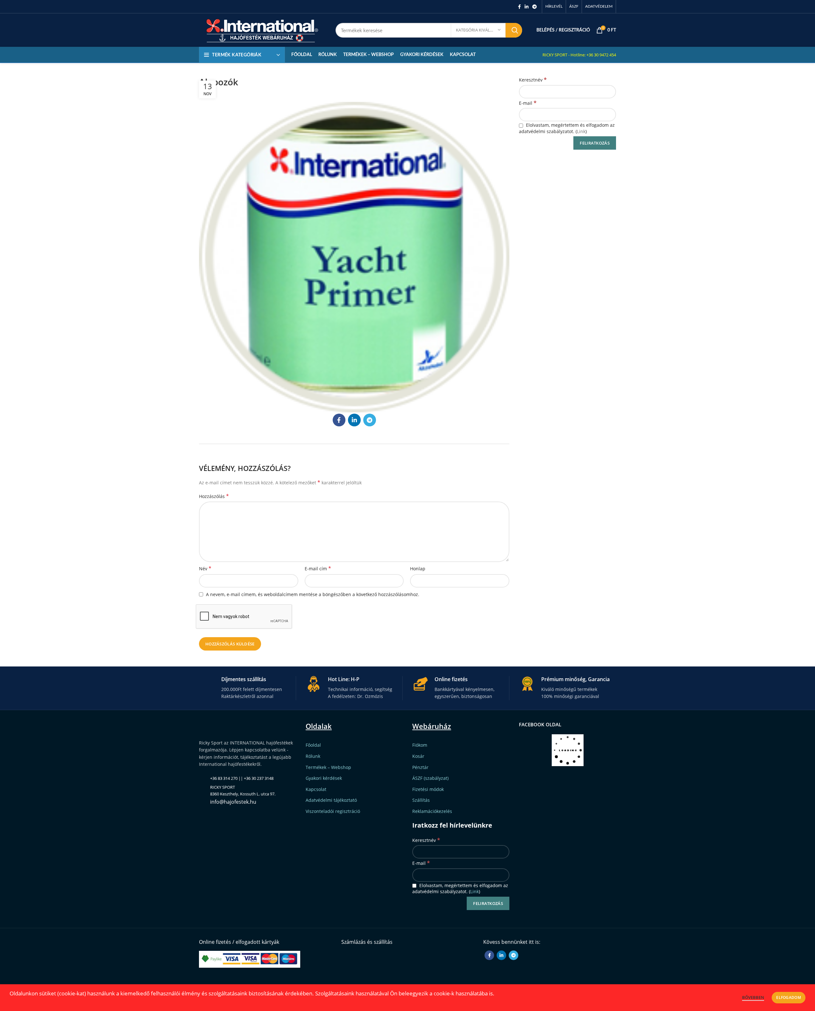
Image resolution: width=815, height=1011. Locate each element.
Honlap (417, 569)
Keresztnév (533, 79)
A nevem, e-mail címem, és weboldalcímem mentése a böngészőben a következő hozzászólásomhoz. (312, 594)
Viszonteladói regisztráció (333, 811)
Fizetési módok (428, 789)
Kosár (418, 756)
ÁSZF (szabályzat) (430, 778)
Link (581, 131)
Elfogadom (788, 997)
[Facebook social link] (519, 7)
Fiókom (419, 745)
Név (205, 568)
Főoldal (313, 745)
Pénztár (420, 767)
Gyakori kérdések (324, 778)
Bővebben (753, 997)
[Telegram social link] (534, 7)
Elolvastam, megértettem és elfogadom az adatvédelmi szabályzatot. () (567, 128)
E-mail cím (318, 568)
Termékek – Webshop (328, 767)
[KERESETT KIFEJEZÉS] (514, 30)
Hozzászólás (214, 496)
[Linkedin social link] (526, 7)
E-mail (527, 102)
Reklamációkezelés (432, 811)
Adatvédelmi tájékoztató (331, 800)
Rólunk (313, 756)
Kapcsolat (316, 789)
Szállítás (421, 800)
